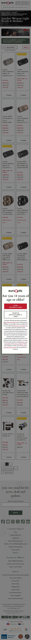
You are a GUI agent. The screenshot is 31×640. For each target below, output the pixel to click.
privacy (23, 342)
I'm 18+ (15, 306)
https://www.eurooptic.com (11, 322)
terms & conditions (18, 344)
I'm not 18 (15, 314)
